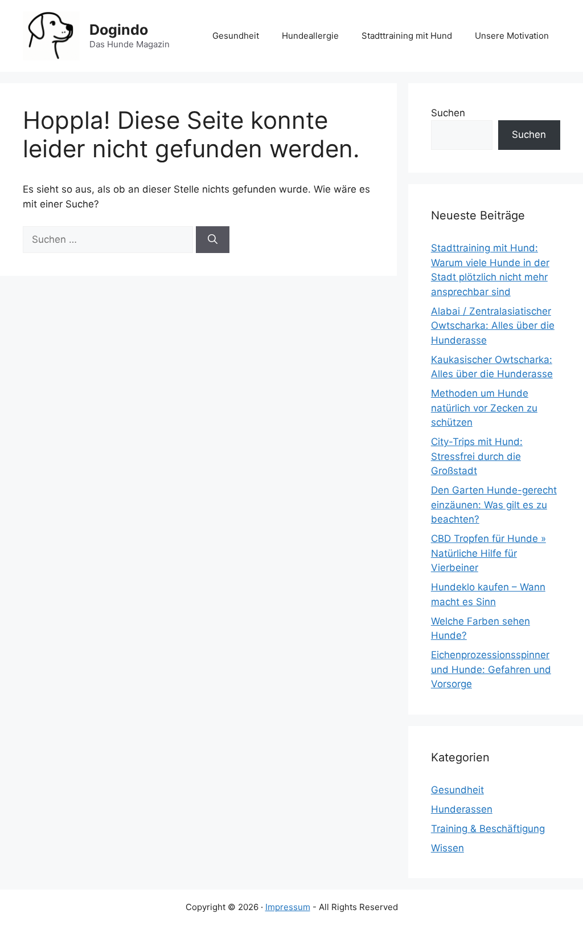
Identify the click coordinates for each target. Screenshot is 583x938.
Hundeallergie (310, 35)
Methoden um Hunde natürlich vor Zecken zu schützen (484, 408)
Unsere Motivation (512, 35)
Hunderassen (461, 809)
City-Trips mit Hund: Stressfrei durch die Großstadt (477, 456)
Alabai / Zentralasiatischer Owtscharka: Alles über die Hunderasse (493, 325)
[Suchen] (212, 240)
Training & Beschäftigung (488, 828)
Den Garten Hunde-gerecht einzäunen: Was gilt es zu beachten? (494, 504)
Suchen (448, 113)
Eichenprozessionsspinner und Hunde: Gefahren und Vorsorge (491, 669)
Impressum (287, 907)
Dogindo (118, 29)
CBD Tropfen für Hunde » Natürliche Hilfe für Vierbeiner (488, 553)
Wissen (447, 848)
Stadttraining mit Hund (407, 35)
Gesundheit (235, 35)
